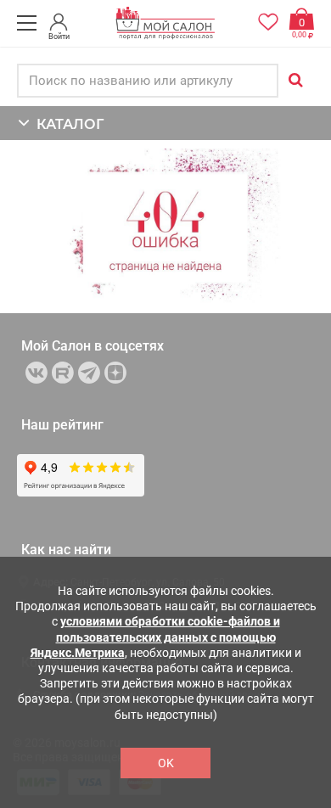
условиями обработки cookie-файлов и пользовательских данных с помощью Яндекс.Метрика (155, 636)
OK (166, 763)
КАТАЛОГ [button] (67, 124)
